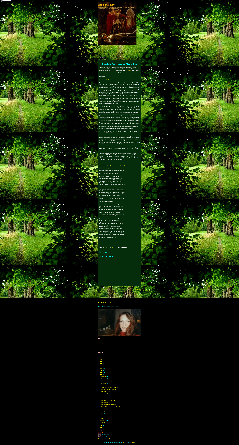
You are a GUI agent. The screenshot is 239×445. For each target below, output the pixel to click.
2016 (101, 366)
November (103, 378)
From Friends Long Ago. (106, 391)
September (103, 383)
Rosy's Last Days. (105, 396)
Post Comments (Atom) (122, 293)
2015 (101, 368)
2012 (101, 374)
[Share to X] (123, 247)
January (103, 422)
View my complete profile (104, 438)
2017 (101, 363)
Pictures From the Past (104, 302)
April (102, 416)
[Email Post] (119, 247)
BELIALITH (107, 433)
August (103, 411)
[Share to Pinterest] (126, 247)
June (102, 413)
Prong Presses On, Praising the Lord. (109, 387)
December (103, 376)
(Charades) (129, 70)
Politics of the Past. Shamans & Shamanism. (111, 406)
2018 (101, 361)
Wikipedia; (108, 79)
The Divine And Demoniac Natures (109, 400)
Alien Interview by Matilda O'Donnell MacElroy (118, 165)
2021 (101, 359)
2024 (101, 355)
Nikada (123, 442)
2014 (101, 370)
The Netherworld (105, 402)
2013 (101, 372)
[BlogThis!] (122, 247)
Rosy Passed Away (105, 393)
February (103, 420)
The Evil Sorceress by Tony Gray (108, 389)
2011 (101, 425)
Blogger (133, 442)
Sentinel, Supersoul (105, 398)
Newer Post (102, 289)
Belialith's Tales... (107, 4)
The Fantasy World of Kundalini (108, 404)
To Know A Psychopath (106, 409)
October (103, 381)
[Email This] (121, 247)
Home (119, 289)
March (103, 418)
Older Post (137, 289)
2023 (101, 357)
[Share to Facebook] (125, 247)
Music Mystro (104, 385)
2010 (101, 427)
